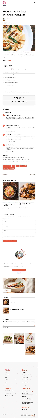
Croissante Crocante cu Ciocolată (25, 204)
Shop (6, 377)
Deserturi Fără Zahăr (25, 382)
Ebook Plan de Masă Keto (9, 395)
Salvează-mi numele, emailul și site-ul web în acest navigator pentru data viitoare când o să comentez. (19, 237)
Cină (4, 165)
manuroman (9, 18)
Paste (14, 165)
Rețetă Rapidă (6, 168)
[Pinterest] (20, 273)
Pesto (18, 165)
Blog (5, 382)
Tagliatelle (12, 168)
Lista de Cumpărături (8, 393)
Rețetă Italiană (23, 165)
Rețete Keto (24, 372)
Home (6, 372)
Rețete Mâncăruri (8, 413)
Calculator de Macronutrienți (9, 390)
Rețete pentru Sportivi (25, 374)
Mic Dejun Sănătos (25, 377)
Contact (6, 384)
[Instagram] (19, 273)
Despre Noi (7, 374)
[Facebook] (17, 273)
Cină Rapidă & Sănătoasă (26, 379)
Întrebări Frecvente (8, 379)
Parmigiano (9, 165)
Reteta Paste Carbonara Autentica (8, 204)
